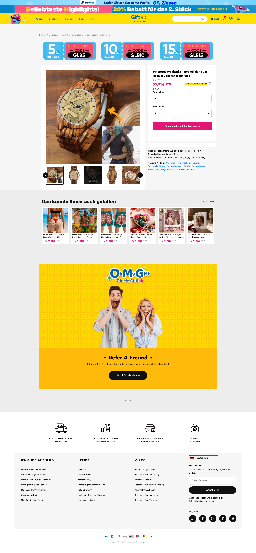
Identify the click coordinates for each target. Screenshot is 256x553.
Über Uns (83, 460)
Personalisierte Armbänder (179, 166)
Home (42, 35)
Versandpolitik (84, 474)
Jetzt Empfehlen (126, 375)
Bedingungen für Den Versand (91, 485)
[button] (45, 175)
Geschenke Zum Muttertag (146, 495)
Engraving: (158, 92)
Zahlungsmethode (29, 495)
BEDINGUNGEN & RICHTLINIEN (37, 460)
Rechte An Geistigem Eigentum (91, 495)
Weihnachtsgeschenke (144, 490)
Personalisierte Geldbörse (178, 169)
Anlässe (139, 460)
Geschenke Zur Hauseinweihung (149, 485)
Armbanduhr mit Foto (175, 163)
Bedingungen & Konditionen (34, 485)
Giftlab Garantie (85, 490)
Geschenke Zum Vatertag (145, 500)
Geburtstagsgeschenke (144, 469)
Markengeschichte (86, 500)
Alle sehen (207, 201)
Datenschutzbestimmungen (33, 490)
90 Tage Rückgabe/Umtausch (34, 474)
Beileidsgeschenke (142, 479)
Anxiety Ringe (160, 169)
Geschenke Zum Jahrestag (146, 474)
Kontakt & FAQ (84, 479)
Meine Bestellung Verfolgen (33, 469)
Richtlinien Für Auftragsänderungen (37, 479)
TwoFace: (158, 107)
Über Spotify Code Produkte (33, 500)
